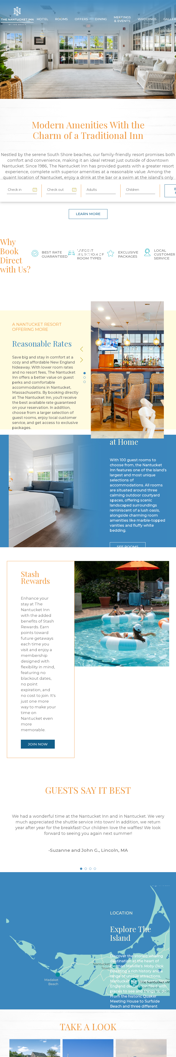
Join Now (35, 822)
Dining (105, 19)
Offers (84, 19)
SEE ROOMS (127, 542)
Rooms (63, 19)
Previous (87, 355)
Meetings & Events (128, 19)
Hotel (43, 19)
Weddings (155, 19)
